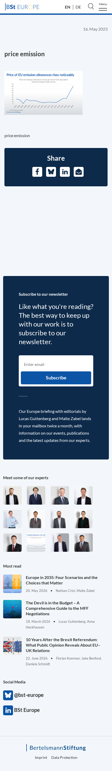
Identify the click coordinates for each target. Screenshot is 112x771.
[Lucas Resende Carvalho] (83, 495)
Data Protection (64, 757)
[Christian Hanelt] (60, 495)
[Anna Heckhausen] (83, 519)
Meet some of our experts (25, 477)
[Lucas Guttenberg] (60, 519)
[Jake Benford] (12, 495)
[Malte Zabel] (60, 542)
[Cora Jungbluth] (12, 519)
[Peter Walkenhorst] (12, 542)
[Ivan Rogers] (36, 542)
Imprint (41, 757)
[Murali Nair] (83, 542)
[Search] (91, 6)
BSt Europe (8, 710)
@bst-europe (8, 695)
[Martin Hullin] (36, 519)
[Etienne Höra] (36, 495)
